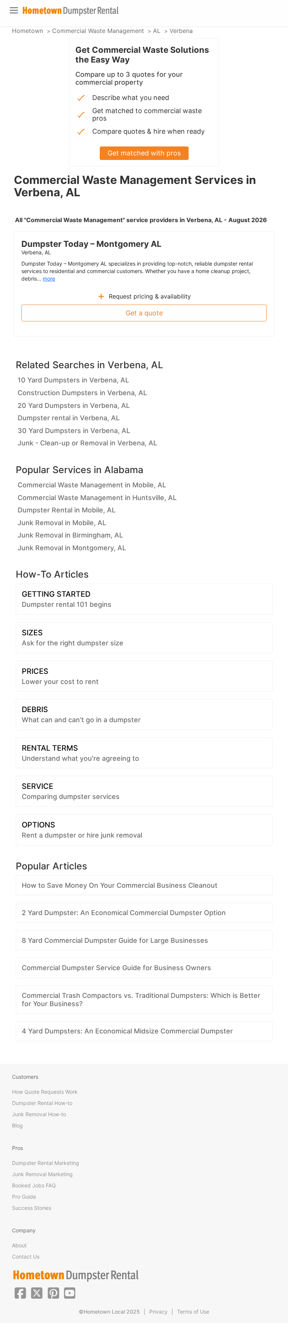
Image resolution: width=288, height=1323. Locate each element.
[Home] (70, 11)
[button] (20, 1292)
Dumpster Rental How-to (42, 1103)
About (19, 1245)
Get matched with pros (144, 153)
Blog (17, 1125)
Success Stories (31, 1208)
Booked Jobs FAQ (34, 1185)
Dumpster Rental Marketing (45, 1163)
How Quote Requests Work (45, 1092)
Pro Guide (24, 1196)
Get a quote (144, 313)
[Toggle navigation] (14, 10)
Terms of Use (193, 1311)
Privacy (158, 1311)
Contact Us (25, 1256)
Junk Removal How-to (39, 1114)
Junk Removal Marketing (42, 1174)
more (49, 278)
